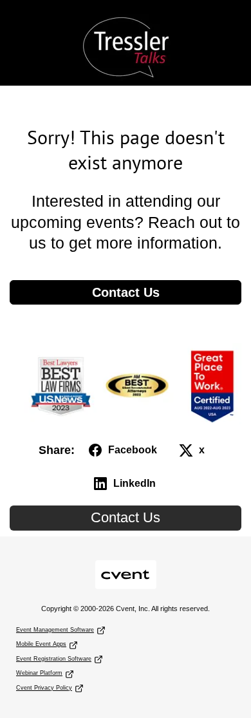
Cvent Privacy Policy (44, 688)
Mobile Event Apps (41, 644)
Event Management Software (55, 630)
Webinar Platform (39, 673)
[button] (123, 450)
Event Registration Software (53, 659)
